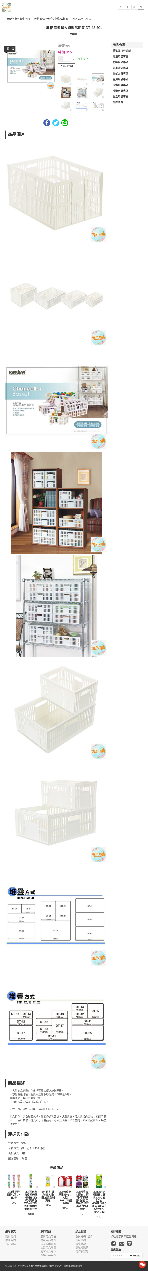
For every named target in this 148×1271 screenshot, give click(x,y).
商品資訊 (74, 33)
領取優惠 (137, 1255)
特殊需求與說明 (122, 51)
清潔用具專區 (120, 91)
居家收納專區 (120, 68)
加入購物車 (68, 66)
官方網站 (10, 1243)
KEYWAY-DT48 (81, 18)
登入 (90, 1236)
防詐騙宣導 (81, 1251)
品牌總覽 (118, 102)
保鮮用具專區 (120, 85)
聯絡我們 (10, 1240)
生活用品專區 (120, 96)
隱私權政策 (81, 1247)
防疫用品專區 (120, 62)
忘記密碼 (80, 1240)
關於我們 (10, 1236)
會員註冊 (80, 1236)
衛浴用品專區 (120, 56)
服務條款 (80, 1243)
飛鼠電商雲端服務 (72, 1266)
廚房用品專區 (120, 79)
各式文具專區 (120, 74)
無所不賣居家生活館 (18, 18)
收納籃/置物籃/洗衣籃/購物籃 (51, 18)
